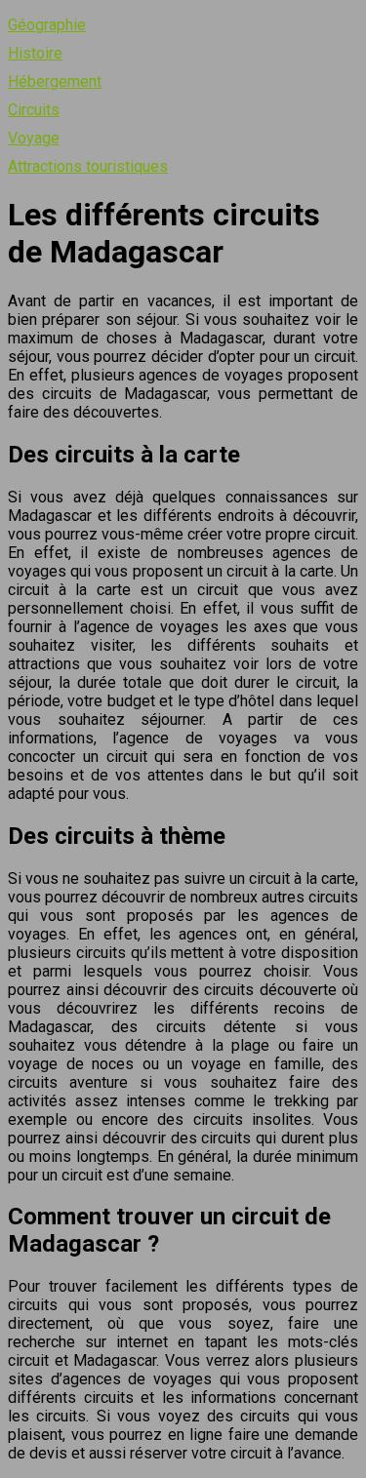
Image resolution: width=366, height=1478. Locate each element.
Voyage (34, 138)
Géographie (47, 25)
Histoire (35, 53)
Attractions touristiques (88, 166)
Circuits (34, 109)
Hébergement (55, 81)
